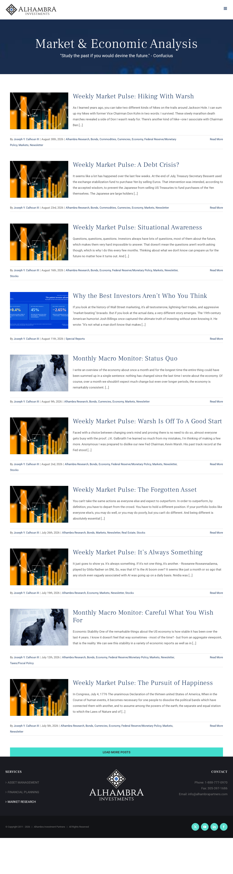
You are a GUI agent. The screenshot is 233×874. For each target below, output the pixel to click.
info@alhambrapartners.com (208, 794)
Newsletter (36, 145)
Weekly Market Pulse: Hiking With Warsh (133, 96)
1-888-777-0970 (216, 782)
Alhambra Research (77, 139)
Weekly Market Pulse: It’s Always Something (138, 552)
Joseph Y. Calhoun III (26, 139)
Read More (216, 139)
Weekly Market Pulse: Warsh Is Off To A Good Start (147, 421)
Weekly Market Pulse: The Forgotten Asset (135, 490)
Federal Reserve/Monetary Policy (132, 270)
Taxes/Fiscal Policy (22, 663)
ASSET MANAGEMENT (23, 782)
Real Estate (128, 532)
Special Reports (75, 338)
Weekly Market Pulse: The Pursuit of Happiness (143, 683)
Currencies (124, 139)
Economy (137, 139)
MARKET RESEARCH (22, 802)
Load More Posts (116, 752)
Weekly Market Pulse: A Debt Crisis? (126, 165)
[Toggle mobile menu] (226, 8)
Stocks (14, 276)
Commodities (108, 139)
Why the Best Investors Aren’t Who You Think (140, 296)
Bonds (94, 139)
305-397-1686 (218, 788)
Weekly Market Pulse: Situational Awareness (137, 227)
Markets (24, 145)
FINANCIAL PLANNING (23, 792)
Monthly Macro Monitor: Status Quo (125, 358)
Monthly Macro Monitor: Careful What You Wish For (143, 616)
